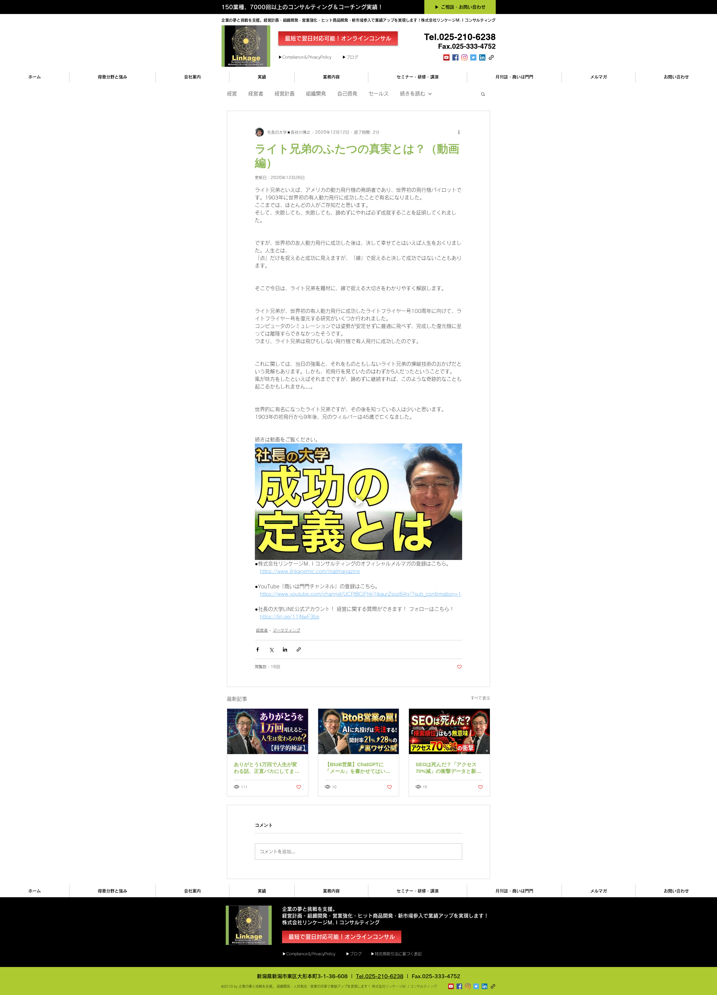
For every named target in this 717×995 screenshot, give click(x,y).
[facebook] (455, 57)
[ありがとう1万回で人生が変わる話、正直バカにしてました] (267, 731)
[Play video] (358, 501)
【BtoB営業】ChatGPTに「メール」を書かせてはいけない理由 (357, 768)
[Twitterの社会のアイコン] (473, 57)
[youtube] (446, 57)
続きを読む (412, 93)
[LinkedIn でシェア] (285, 649)
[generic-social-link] (491, 57)
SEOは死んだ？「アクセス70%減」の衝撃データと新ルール (448, 768)
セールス (379, 93)
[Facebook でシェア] (257, 649)
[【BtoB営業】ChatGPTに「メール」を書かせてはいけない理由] (358, 731)
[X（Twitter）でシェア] (271, 649)
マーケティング (286, 630)
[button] (483, 94)
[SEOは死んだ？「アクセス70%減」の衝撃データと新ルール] (449, 731)
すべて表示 (480, 698)
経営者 (255, 93)
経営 (232, 93)
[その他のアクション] (458, 132)
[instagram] (464, 57)
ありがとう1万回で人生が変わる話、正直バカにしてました (266, 768)
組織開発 (316, 93)
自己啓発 (347, 93)
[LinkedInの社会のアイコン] (482, 57)
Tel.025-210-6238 (379, 976)
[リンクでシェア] (298, 649)
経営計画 (284, 93)
